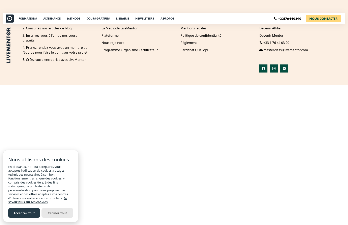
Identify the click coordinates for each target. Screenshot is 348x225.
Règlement (188, 42)
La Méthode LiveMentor (120, 28)
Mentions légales (193, 28)
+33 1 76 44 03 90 (276, 42)
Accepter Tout (24, 213)
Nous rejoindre (113, 42)
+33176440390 (290, 19)
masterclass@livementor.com (285, 50)
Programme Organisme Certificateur (130, 50)
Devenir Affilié (270, 28)
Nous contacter (323, 19)
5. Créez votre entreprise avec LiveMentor (54, 59)
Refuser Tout (57, 213)
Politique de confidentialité (200, 35)
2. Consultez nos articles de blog (47, 28)
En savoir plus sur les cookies (37, 200)
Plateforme (110, 35)
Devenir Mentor (271, 35)
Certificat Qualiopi (194, 50)
